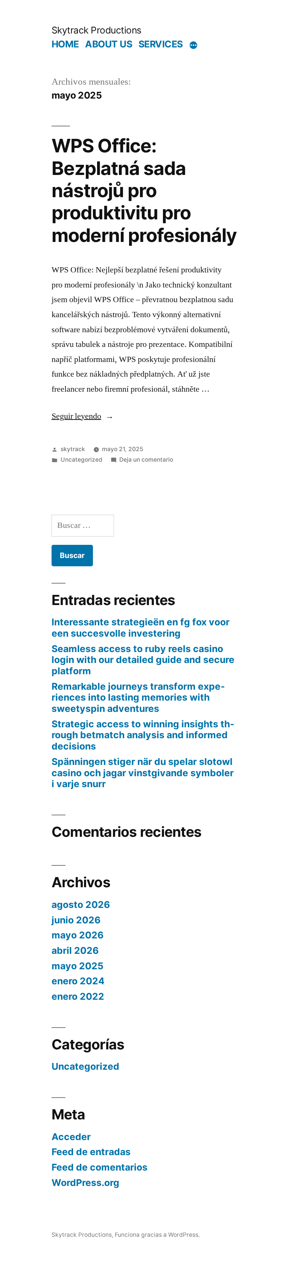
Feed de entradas (91, 1151)
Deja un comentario (146, 459)
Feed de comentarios (100, 1167)
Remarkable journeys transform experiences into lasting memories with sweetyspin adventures (138, 697)
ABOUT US (108, 44)
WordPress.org (85, 1182)
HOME (65, 44)
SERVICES (160, 44)
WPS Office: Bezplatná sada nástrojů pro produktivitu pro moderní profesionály (144, 190)
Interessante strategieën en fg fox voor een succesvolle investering (141, 627)
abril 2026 (75, 950)
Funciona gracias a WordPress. (157, 1234)
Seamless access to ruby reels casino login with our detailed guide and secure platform (143, 660)
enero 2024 (78, 981)
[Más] (193, 45)
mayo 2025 (77, 966)
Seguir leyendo (83, 416)
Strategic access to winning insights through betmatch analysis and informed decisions (143, 735)
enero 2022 (78, 996)
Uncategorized (81, 459)
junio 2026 (76, 920)
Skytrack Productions (96, 30)
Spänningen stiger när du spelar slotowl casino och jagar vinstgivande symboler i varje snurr (143, 772)
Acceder (71, 1136)
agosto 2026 (81, 904)
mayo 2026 (77, 935)
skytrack (73, 449)
